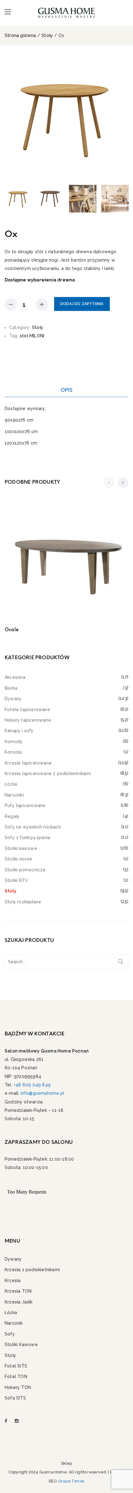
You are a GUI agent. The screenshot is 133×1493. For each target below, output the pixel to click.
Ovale (12, 629)
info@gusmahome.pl (42, 1093)
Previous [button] (10, 117)
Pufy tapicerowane (25, 805)
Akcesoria (15, 677)
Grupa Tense (71, 1481)
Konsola (13, 752)
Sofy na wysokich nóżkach (33, 826)
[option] (66, 117)
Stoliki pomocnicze (25, 869)
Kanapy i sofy (19, 730)
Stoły (47, 35)
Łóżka (11, 784)
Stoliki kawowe (21, 848)
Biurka (11, 688)
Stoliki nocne (18, 858)
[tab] (66, 390)
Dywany (13, 698)
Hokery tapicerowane (28, 720)
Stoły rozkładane (23, 901)
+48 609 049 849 (32, 1084)
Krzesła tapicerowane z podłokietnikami (48, 773)
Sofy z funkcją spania (27, 837)
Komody (14, 741)
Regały (12, 816)
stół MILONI (32, 335)
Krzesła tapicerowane (28, 762)
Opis (67, 390)
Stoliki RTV (16, 880)
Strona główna (20, 35)
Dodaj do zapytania (82, 304)
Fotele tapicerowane (27, 709)
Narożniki (14, 794)
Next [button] (122, 117)
